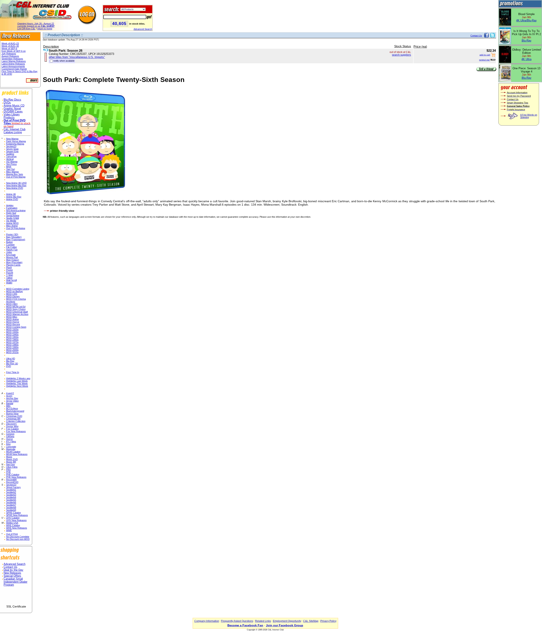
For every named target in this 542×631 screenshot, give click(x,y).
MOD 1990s (12, 347)
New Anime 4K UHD (16, 183)
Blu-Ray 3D (12, 363)
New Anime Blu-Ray (16, 185)
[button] (16, 597)
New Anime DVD (14, 188)
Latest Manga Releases (13, 61)
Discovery (11, 423)
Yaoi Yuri (10, 169)
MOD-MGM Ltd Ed (15, 306)
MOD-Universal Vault (17, 311)
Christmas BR (13, 418)
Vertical (10, 159)
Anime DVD (12, 199)
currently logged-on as (36, 26)
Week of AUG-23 (10, 43)
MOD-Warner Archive (17, 314)
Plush (9, 267)
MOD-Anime (12, 319)
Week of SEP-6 (9, 48)
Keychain (11, 254)
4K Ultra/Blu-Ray (526, 20)
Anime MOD (12, 223)
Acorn (9, 395)
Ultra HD (10, 358)
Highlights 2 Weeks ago (18, 378)
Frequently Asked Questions (237, 621)
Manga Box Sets (14, 174)
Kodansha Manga (15, 144)
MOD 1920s (12, 329)
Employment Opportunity (287, 621)
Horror (9, 439)
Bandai (9, 403)
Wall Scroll (11, 280)
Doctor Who (12, 426)
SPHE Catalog (13, 512)
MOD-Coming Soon (16, 327)
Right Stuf (11, 213)
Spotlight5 (11, 500)
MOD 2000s (12, 350)
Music (9, 456)
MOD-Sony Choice (16, 309)
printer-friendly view (62, 210)
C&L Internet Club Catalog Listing (14, 131)
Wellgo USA (12, 523)
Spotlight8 (11, 507)
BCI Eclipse (12, 408)
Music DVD (12, 459)
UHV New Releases (16, 520)
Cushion (10, 244)
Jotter (9, 252)
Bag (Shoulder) (14, 237)
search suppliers (401, 54)
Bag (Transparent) (15, 239)
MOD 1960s (12, 339)
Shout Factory (13, 487)
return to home (44, 28)
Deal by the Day (13, 570)
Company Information (206, 621)
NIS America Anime (16, 210)
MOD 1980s (12, 344)
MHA (8, 166)
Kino (8, 444)
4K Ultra (526, 59)
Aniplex (10, 205)
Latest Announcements (13, 66)
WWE (9, 530)
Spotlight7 (11, 505)
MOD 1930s (12, 332)
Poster (9, 270)
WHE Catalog (13, 525)
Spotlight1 (11, 489)
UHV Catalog (12, 517)
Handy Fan (12, 249)
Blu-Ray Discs (12, 99)
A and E (10, 393)
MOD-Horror (12, 322)
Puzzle (9, 272)
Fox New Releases (16, 431)
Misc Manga (12, 171)
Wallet (9, 282)
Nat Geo (10, 464)
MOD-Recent (13, 324)
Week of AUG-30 (10, 46)
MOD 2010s (12, 352)
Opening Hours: (35, 23)
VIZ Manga (11, 161)
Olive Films (12, 467)
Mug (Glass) (12, 260)
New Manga (12, 138)
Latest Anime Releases (13, 63)
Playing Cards (13, 265)
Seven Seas (12, 149)
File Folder (11, 247)
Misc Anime (12, 225)
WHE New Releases (16, 528)
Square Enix (12, 151)
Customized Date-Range (14, 69)
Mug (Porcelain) (14, 262)
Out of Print (12, 534)
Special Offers (12, 575)
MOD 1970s (12, 342)
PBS (8, 469)
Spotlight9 (11, 510)
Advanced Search (143, 29)
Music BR (11, 462)
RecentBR (11, 479)
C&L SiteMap (310, 621)
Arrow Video (12, 401)
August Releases (10, 56)
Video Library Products (12, 116)
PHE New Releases (16, 477)
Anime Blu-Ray (13, 196)
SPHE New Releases (17, 515)
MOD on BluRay (14, 291)
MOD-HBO (12, 304)
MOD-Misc (11, 317)
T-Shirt (9, 275)
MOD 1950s (12, 337)
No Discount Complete (17, 536)
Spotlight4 (11, 497)
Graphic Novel (12, 108)
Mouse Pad (12, 257)
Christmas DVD (14, 416)
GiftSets (10, 436)
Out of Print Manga (15, 177)
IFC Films (11, 441)
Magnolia (10, 449)
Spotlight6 (11, 502)
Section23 (11, 146)
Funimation (11, 208)
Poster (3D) (12, 234)
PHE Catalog (12, 474)
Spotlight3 (11, 495)
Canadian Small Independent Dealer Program (15, 581)
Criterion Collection (15, 421)
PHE (8, 472)
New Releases (12, 572)
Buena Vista (12, 413)
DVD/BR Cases (13, 111)
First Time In (12, 372)
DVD (8, 366)
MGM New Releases (17, 454)
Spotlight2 (11, 492)
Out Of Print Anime (15, 228)
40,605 (119, 23)
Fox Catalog (12, 429)
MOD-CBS (11, 294)
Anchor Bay (12, 398)
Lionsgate (11, 446)
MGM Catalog (13, 451)
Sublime (10, 154)
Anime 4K (11, 194)
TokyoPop (11, 156)
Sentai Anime (12, 215)
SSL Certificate (16, 606)
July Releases (8, 53)
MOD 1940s (12, 334)
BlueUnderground (15, 411)
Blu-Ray (10, 361)
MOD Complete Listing (17, 289)
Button (9, 242)
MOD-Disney (13, 296)
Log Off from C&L (26, 28)
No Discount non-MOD (18, 539)
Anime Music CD (14, 105)
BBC (8, 406)
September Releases (12, 58)
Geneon (10, 434)
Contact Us (10, 567)
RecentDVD (12, 482)
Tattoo (9, 277)
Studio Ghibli (12, 218)
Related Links (263, 621)
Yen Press (11, 164)
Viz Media (11, 220)
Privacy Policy (328, 621)
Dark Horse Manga (16, 141)
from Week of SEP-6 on (13, 51)
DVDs (7, 102)
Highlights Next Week (17, 386)
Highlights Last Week (17, 381)
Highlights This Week (17, 383)
